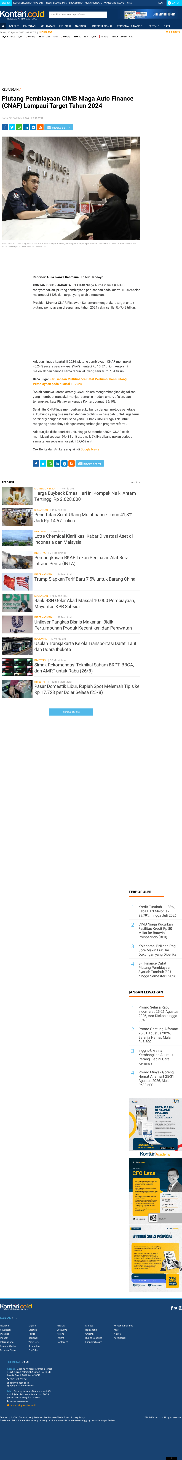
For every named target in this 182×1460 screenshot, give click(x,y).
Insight (60, 1337)
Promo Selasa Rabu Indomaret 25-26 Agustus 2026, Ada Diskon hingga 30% (158, 1013)
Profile (13, 1417)
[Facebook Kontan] (172, 1308)
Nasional (81, 26)
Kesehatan (34, 1346)
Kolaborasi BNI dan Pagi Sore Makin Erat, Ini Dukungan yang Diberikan (158, 950)
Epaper (6, 2)
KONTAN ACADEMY (33, 2)
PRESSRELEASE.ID (54, 2)
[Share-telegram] (33, 127)
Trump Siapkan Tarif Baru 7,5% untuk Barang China (84, 579)
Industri (65, 26)
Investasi (29, 26)
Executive (62, 1329)
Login (161, 2)
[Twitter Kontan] (176, 1308)
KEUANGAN (10, 89)
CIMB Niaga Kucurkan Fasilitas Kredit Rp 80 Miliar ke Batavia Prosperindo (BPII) (155, 930)
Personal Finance (129, 26)
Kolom (60, 1333)
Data (167, 26)
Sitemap (4, 1417)
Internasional (102, 26)
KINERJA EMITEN (74, 2)
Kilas (116, 1329)
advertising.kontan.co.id (22, 1405)
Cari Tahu (33, 1350)
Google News (90, 449)
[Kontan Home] (3, 26)
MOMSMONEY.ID (93, 2)
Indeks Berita (71, 711)
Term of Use (25, 1417)
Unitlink (89, 1333)
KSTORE (17, 2)
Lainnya (174, 32)
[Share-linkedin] (26, 127)
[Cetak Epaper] (149, 18)
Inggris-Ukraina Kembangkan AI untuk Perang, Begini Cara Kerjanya (155, 1056)
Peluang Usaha (8, 1346)
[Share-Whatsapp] (19, 127)
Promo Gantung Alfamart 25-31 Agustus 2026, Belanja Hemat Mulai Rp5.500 (158, 1035)
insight (14, 26)
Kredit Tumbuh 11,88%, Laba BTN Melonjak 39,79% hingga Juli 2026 (157, 911)
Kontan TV (62, 1341)
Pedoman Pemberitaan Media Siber (51, 1417)
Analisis (61, 1325)
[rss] (40, 127)
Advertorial (119, 1337)
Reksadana (91, 1329)
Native (117, 1333)
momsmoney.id (44, 488)
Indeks (135, 482)
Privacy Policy (78, 1417)
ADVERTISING (125, 2)
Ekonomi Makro (93, 1341)
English (32, 1325)
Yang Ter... (33, 1341)
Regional (40, 638)
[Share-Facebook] (5, 127)
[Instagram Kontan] (180, 1308)
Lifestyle (152, 26)
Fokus (31, 1333)
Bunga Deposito (93, 1337)
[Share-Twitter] (12, 127)
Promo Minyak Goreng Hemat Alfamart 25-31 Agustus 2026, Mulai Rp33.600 (156, 1078)
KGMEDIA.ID (110, 2)
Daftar (176, 2)
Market (89, 1325)
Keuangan (48, 26)
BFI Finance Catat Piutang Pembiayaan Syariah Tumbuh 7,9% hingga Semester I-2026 (157, 969)
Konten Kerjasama (123, 1325)
